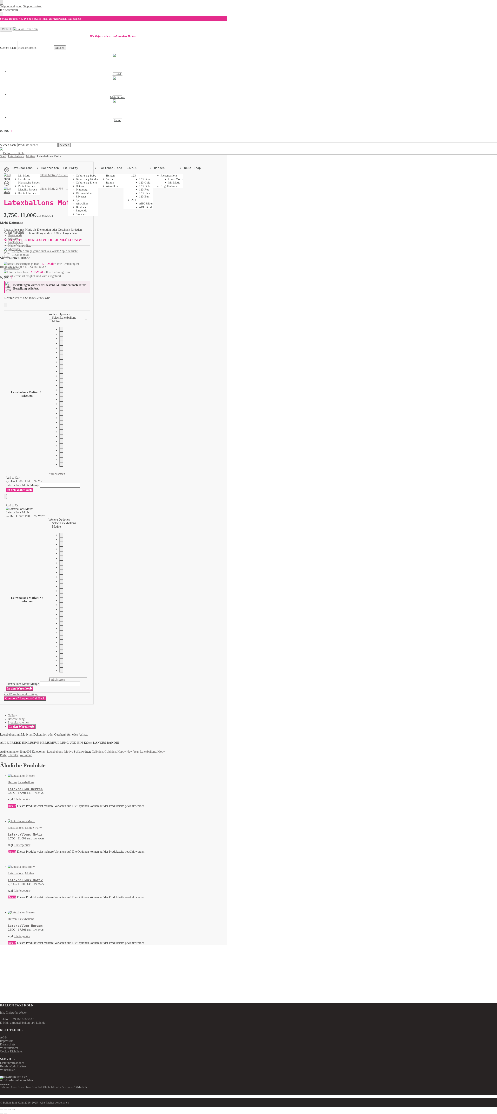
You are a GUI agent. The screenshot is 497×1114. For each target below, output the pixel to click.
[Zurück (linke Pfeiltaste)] (1, 1113)
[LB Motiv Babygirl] (61, 385)
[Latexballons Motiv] (90, 821)
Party (3, 755)
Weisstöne (26, 755)
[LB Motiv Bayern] (61, 455)
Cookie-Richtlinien (11, 1051)
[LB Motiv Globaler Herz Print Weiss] (61, 413)
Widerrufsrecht (9, 1048)
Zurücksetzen (57, 474)
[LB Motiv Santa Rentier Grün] (61, 441)
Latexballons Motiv (25, 834)
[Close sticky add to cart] (5, 305)
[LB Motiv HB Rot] (61, 422)
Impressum (6, 1041)
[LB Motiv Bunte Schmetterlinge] (61, 390)
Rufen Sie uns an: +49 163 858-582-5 (23, 266)
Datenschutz (7, 1044)
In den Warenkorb (19, 489)
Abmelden (14, 249)
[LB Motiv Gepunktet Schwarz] (61, 376)
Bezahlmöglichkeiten (13, 1066)
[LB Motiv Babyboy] (61, 380)
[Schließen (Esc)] (13, 1109)
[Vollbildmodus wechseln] (5, 1109)
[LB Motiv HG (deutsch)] (61, 427)
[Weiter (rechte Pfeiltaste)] (5, 1113)
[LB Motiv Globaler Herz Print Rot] (61, 418)
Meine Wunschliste (19, 245)
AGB (3, 1037)
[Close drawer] (1, 14)
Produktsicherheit (18, 722)
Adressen (13, 238)
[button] (6, 131)
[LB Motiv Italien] (61, 459)
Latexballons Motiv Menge (22, 485)
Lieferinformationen (12, 1062)
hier (24, 1076)
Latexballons (55, 751)
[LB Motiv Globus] (61, 446)
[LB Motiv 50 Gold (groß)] (61, 352)
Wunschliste (7, 1069)
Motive (68, 751)
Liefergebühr (22, 799)
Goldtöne (110, 751)
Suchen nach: (8, 47)
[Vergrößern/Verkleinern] (1, 1109)
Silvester (13, 755)
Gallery (12, 715)
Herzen (12, 782)
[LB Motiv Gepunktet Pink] (61, 371)
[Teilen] (9, 1109)
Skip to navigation (11, 6)
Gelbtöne (97, 751)
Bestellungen (16, 231)
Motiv (161, 751)
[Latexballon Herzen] (90, 775)
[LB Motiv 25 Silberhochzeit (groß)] (61, 329)
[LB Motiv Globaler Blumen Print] (61, 408)
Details (12, 806)
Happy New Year (128, 751)
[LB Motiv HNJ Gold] (61, 357)
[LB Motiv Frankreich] (61, 464)
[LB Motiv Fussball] (61, 362)
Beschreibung (16, 719)
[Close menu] (1, 2)
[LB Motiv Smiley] (61, 404)
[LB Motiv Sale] (61, 432)
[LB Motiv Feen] (61, 394)
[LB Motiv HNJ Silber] (61, 334)
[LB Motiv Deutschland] (61, 450)
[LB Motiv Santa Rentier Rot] (61, 436)
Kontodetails (15, 242)
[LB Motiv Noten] (61, 366)
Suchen (59, 47)
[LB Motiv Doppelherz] (61, 348)
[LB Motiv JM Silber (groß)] (61, 338)
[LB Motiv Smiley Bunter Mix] (61, 399)
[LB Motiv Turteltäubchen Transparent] (61, 343)
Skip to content (32, 6)
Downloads (15, 235)
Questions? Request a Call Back (25, 698)
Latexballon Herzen (25, 789)
